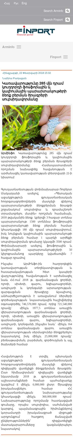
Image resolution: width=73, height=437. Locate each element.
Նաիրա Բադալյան (14, 78)
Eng (24, 3)
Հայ (7, 3)
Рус (16, 3)
